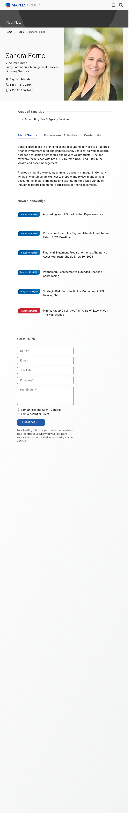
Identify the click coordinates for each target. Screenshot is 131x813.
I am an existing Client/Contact (40, 409)
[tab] (27, 135)
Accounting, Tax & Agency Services (47, 119)
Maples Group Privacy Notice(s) (45, 433)
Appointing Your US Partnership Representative (73, 214)
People (20, 32)
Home (8, 32)
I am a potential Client (34, 414)
